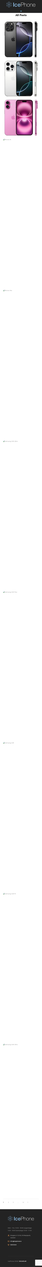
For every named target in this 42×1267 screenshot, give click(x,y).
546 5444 (13, 1245)
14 (24, 1202)
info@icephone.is (15, 1241)
